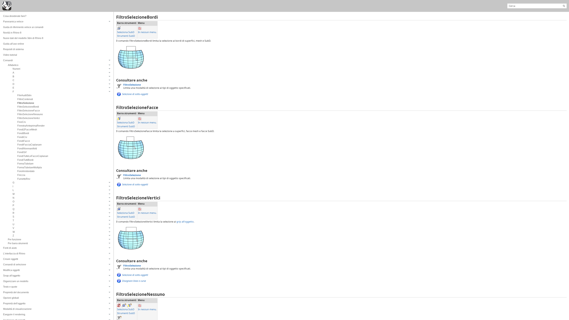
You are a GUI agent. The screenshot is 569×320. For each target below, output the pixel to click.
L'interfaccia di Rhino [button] (14, 253)
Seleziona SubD (125, 32)
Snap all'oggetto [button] (11, 275)
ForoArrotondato (26, 171)
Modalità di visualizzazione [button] (17, 309)
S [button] (13, 216)
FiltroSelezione (25, 103)
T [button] (13, 220)
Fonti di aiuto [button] (10, 248)
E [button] (13, 88)
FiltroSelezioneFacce (28, 110)
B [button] (13, 76)
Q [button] (13, 209)
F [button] (13, 91)
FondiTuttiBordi (25, 160)
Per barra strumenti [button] (18, 243)
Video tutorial (10, 55)
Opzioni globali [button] (11, 298)
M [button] (14, 194)
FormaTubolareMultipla (29, 167)
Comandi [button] (8, 60)
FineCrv (21, 122)
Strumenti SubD (126, 35)
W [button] (14, 232)
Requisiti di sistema (13, 49)
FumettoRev (23, 179)
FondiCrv (22, 137)
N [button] (13, 198)
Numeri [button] (16, 69)
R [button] (13, 213)
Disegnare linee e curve (134, 281)
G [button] (13, 182)
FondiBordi (23, 133)
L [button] (13, 190)
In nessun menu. (147, 32)
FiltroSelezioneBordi (28, 106)
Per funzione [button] (14, 239)
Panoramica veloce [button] (13, 21)
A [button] (13, 72)
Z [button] (13, 235)
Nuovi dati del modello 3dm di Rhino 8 (23, 38)
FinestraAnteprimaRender (31, 125)
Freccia (21, 175)
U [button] (13, 224)
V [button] (13, 228)
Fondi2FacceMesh (27, 129)
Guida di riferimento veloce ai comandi (23, 27)
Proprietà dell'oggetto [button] (14, 303)
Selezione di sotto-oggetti (135, 94)
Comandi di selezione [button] (14, 264)
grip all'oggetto (185, 221)
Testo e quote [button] (10, 286)
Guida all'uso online (13, 44)
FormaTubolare (25, 163)
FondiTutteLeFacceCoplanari (32, 156)
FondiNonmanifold (27, 148)
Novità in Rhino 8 (12, 32)
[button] (564, 6)
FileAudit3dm (24, 95)
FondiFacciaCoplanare (29, 144)
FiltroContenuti (25, 99)
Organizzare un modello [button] (15, 281)
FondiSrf (21, 152)
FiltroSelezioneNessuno (30, 114)
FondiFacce (23, 141)
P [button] (13, 205)
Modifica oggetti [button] (11, 270)
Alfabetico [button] (13, 65)
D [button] (13, 84)
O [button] (13, 201)
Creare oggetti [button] (10, 259)
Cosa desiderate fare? (14, 16)
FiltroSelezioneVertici (28, 118)
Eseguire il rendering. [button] (14, 314)
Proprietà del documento (16, 292)
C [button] (13, 80)
